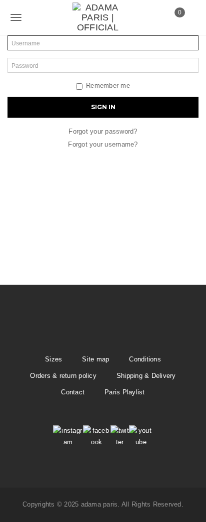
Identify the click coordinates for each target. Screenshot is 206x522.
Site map (95, 359)
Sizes (53, 359)
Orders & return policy (63, 375)
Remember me (108, 85)
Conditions (145, 359)
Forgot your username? (103, 144)
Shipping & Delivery (146, 375)
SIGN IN (103, 107)
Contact (72, 392)
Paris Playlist (124, 392)
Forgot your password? (102, 131)
